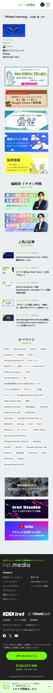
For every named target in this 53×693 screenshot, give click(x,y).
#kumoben (8, 418)
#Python (7, 453)
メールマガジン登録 (39, 586)
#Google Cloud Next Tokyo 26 (16, 441)
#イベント (8, 395)
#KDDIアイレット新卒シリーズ (16, 366)
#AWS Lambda (39, 429)
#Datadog (37, 441)
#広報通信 (20, 453)
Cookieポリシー (32, 625)
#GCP (39, 424)
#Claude (7, 447)
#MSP (31, 354)
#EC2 (44, 453)
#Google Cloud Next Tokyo (15, 435)
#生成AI (43, 349)
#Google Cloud (19, 349)
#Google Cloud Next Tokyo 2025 (30, 395)
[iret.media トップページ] (16, 566)
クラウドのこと (8, 40)
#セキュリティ (34, 360)
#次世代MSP (30, 412)
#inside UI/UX (39, 366)
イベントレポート (10, 581)
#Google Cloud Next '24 (13, 360)
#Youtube (44, 406)
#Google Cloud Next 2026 (36, 447)
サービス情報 (20, 620)
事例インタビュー (10, 594)
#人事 (27, 372)
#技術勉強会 (30, 406)
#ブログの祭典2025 (12, 389)
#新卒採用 (8, 424)
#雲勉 (39, 389)
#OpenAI (21, 458)
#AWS (6, 349)
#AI (25, 378)
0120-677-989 (26, 665)
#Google (20, 424)
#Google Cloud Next (12, 406)
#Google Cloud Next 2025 (14, 464)
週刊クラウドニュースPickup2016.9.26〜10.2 (13, 54)
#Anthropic (33, 453)
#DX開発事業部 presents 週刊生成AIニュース (22, 383)
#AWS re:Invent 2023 (12, 412)
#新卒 (27, 401)
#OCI (31, 424)
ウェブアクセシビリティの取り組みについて (22, 630)
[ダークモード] (42, 4)
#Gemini (20, 354)
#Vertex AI (8, 429)
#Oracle (18, 447)
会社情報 (6, 620)
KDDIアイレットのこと (13, 577)
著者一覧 (34, 577)
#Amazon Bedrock (11, 378)
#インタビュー (23, 429)
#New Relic (8, 458)
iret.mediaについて (39, 581)
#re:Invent (8, 354)
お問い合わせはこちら (26, 655)
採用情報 (34, 620)
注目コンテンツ (9, 599)
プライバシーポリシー (12, 625)
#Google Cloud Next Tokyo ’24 (30, 418)
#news (32, 349)
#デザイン (28, 389)
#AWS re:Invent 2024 (12, 401)
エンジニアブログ (10, 586)
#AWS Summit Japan (12, 372)
